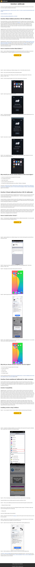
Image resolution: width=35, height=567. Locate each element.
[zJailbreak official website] (4, 1)
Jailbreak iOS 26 (26, 185)
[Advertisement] (17, 63)
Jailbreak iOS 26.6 (15, 185)
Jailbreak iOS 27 (7, 185)
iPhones (19, 22)
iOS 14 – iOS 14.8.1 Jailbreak (6, 553)
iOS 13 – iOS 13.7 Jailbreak (27, 554)
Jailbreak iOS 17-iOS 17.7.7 (10, 186)
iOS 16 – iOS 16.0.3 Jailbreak (29, 186)
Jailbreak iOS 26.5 (21, 185)
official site (15, 515)
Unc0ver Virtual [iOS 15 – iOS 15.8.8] (6, 13)
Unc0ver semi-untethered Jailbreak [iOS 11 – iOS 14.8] (9, 16)
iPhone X (25, 43)
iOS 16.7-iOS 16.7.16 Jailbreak (19, 186)
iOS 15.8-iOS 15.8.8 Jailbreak (15, 375)
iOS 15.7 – (21, 375)
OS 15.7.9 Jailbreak (27, 375)
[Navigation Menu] (33, 1)
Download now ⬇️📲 (17, 55)
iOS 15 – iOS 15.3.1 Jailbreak (10, 376)
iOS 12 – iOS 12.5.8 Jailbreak (17, 554)
